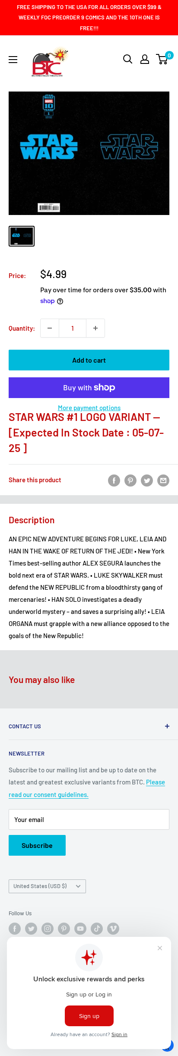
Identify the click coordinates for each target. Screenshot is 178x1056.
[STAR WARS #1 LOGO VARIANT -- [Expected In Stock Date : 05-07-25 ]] (22, 236)
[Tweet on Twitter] (147, 479)
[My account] (144, 59)
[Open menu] (13, 59)
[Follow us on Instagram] (47, 929)
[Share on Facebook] (114, 479)
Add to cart (89, 360)
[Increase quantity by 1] (95, 328)
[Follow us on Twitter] (31, 929)
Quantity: (22, 328)
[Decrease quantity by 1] (50, 328)
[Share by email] (163, 479)
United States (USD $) (40, 885)
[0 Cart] (162, 59)
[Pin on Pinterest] (130, 479)
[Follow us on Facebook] (15, 929)
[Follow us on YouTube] (80, 929)
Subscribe (37, 845)
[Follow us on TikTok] (97, 929)
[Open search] (128, 59)
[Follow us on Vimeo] (113, 929)
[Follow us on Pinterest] (64, 929)
